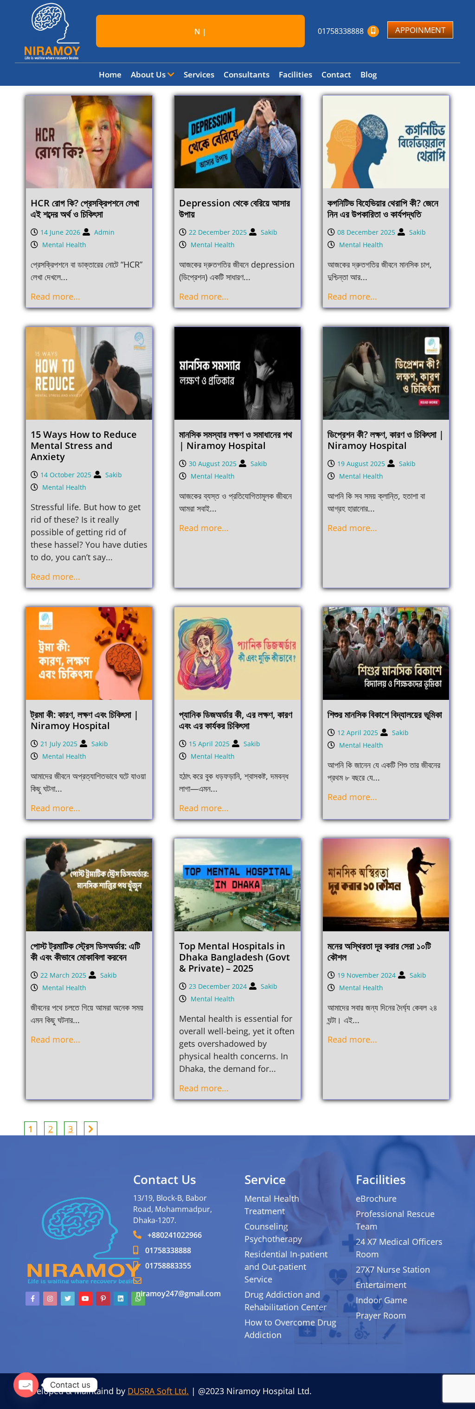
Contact (336, 74)
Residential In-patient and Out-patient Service (285, 1267)
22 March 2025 (63, 975)
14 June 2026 (60, 232)
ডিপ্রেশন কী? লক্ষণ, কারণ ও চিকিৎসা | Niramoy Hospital (385, 440)
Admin (104, 232)
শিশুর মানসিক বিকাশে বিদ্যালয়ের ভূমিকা (384, 714)
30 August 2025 (213, 463)
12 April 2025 (357, 732)
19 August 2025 (361, 463)
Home (110, 74)
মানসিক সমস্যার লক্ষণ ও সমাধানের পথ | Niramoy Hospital (235, 440)
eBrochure (376, 1198)
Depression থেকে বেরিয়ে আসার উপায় (234, 208)
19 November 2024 (366, 975)
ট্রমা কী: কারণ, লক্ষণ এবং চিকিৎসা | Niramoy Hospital (85, 720)
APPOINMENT (420, 30)
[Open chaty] (26, 1384)
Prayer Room (381, 1315)
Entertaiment (381, 1284)
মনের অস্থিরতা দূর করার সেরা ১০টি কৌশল (379, 951)
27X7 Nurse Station (393, 1269)
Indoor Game (381, 1300)
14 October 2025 (65, 474)
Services (199, 74)
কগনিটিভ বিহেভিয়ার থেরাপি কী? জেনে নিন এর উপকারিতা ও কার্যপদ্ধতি (382, 208)
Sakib (269, 232)
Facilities (295, 74)
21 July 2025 (58, 743)
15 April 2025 (209, 743)
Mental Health (64, 244)
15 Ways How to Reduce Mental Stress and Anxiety (84, 445)
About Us (149, 74)
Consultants (247, 74)
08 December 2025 (366, 232)
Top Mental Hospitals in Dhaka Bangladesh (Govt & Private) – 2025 (234, 957)
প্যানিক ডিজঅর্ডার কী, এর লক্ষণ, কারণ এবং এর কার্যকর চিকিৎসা (235, 720)
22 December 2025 (218, 232)
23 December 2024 (218, 986)
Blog (368, 74)
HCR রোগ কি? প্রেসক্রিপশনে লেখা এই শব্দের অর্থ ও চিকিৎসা (85, 208)
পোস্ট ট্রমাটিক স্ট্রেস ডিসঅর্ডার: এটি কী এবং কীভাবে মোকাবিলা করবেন (85, 951)
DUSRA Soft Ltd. (158, 1390)
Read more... (55, 296)
